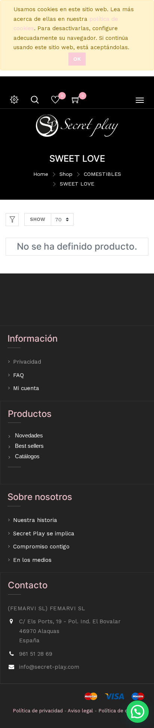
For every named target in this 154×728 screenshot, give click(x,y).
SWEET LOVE (77, 184)
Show (37, 219)
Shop (66, 174)
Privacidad (28, 361)
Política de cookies (120, 710)
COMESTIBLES (102, 174)
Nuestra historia (35, 520)
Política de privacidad (38, 710)
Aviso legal (80, 710)
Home (40, 174)
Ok (77, 59)
